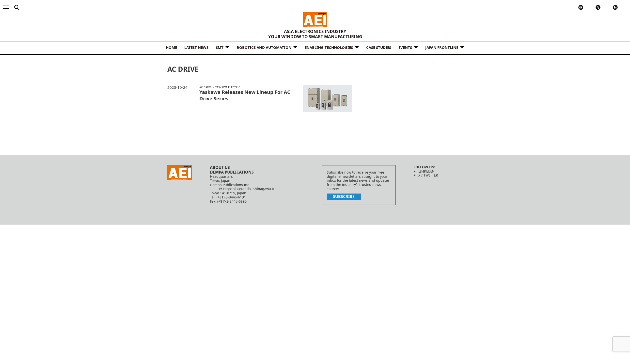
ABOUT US (220, 167)
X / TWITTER (428, 175)
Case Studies (378, 47)
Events (405, 47)
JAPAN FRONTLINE (441, 47)
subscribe (344, 196)
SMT (219, 47)
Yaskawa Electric (227, 87)
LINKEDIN (426, 171)
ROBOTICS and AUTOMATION (264, 47)
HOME (171, 47)
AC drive (205, 87)
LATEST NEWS (196, 47)
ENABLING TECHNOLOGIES (329, 47)
